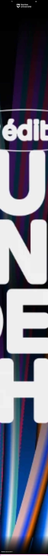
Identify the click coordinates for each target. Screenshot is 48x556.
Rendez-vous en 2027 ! (7, 551)
